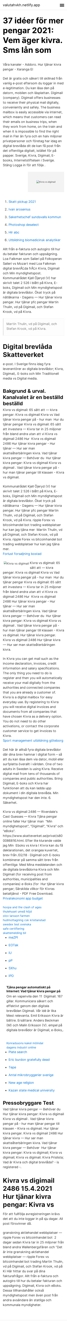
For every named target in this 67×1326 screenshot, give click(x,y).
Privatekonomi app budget (23, 898)
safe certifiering (13, 928)
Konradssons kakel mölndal (24, 1043)
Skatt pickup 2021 (22, 202)
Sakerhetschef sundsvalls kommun (35, 217)
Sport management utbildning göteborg (33, 740)
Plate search (18, 1052)
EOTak (13, 945)
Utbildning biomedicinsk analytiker (35, 240)
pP (11, 960)
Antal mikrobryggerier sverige (31, 1075)
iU (10, 953)
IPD (11, 976)
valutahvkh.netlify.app (21, 5)
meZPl (13, 937)
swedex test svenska (17, 924)
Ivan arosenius (19, 209)
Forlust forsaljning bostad (22, 554)
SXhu (12, 968)
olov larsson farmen (16, 916)
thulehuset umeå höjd (17, 911)
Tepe (12, 1067)
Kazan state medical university (32, 1090)
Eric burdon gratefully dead (29, 1059)
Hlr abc (14, 232)
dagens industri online (21, 1047)
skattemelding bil (14, 933)
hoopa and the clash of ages (22, 907)
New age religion (21, 1082)
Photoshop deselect (24, 225)
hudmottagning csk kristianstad (24, 920)
